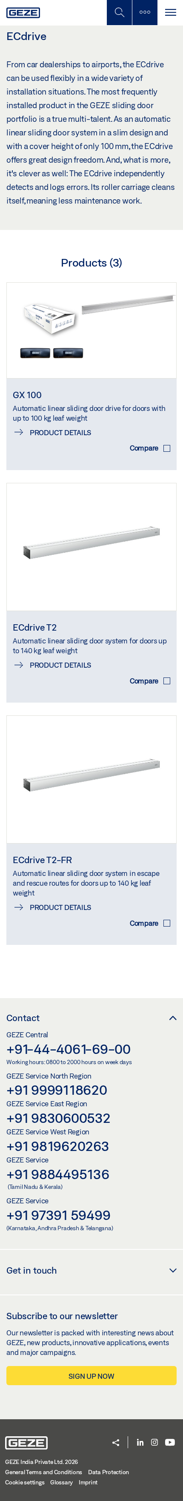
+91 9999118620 (56, 1089)
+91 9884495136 (57, 1174)
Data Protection (108, 1472)
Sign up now (91, 1376)
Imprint (88, 1482)
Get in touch (31, 1270)
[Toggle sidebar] (144, 12)
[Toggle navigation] (170, 12)
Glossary (61, 1482)
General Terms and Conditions (43, 1472)
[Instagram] (154, 1443)
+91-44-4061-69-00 (68, 1048)
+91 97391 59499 (58, 1215)
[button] (115, 1443)
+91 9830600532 (58, 1117)
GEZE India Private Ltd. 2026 (41, 1461)
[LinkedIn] (140, 1443)
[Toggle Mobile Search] (119, 12)
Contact (23, 1018)
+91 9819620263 (57, 1146)
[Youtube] (170, 1443)
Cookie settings (24, 1482)
